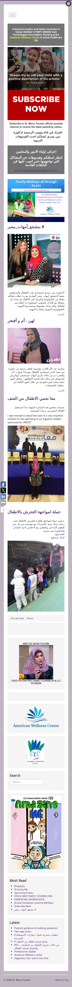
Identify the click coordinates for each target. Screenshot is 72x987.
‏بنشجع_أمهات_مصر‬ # (26, 226)
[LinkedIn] (34, 628)
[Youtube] (27, 628)
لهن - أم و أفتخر (21, 320)
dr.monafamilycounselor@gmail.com (36, 170)
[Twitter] (20, 628)
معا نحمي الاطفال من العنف (31, 398)
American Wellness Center (25, 37)
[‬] (36, 576)
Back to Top (61, 980)
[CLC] (36, 751)
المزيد (61, 314)
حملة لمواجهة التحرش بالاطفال (34, 511)
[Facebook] (13, 628)
